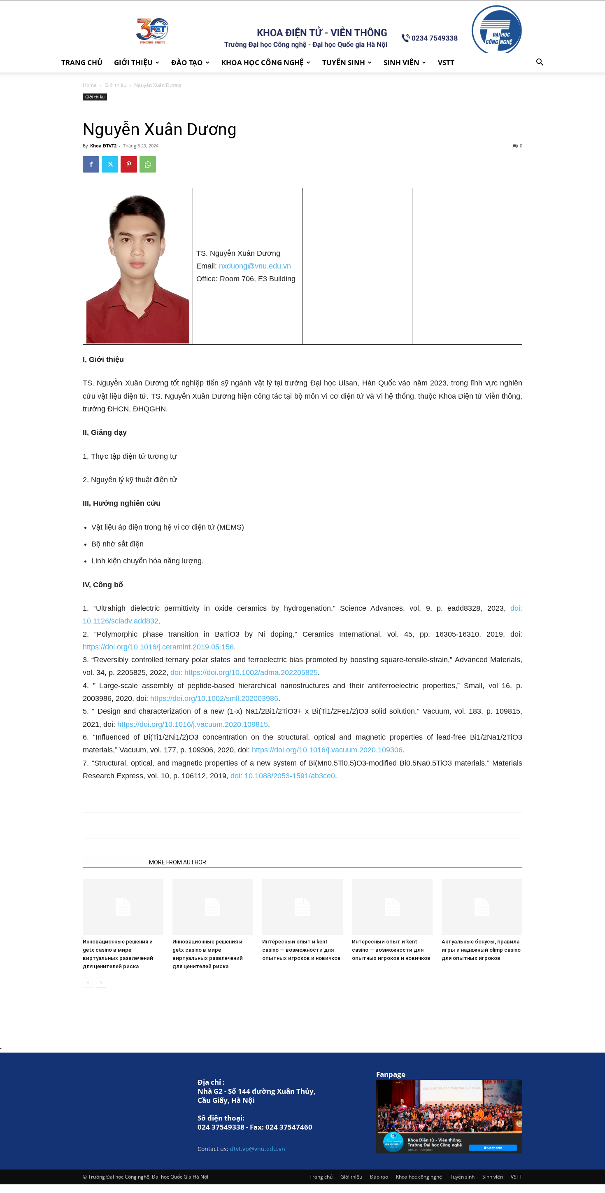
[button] (539, 63)
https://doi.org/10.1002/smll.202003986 (214, 698)
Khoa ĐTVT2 (103, 145)
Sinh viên (401, 62)
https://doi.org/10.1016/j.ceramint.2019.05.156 (158, 647)
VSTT (446, 62)
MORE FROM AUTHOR (177, 862)
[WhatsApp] (148, 164)
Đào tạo (187, 62)
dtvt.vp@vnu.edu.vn (257, 1149)
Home (90, 85)
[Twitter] (110, 164)
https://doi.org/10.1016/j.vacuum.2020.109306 (327, 750)
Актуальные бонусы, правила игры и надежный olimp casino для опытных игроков (481, 950)
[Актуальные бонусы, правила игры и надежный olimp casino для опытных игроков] (482, 907)
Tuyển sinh (343, 62)
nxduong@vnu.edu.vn (255, 266)
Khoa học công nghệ (262, 62)
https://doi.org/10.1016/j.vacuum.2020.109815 (192, 724)
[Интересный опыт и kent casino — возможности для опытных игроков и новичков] (302, 907)
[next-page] (101, 983)
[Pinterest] (129, 164)
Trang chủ (81, 62)
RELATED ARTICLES (113, 862)
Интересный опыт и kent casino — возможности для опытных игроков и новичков (301, 950)
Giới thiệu (133, 62)
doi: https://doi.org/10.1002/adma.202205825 (244, 672)
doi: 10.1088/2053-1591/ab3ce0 (282, 776)
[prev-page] (88, 983)
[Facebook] (91, 164)
